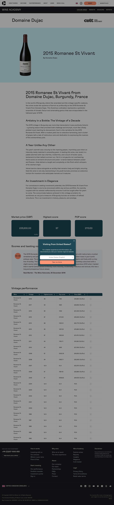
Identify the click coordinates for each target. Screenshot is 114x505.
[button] (57, 257)
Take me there (57, 262)
